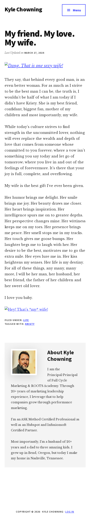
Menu (77, 10)
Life (26, 320)
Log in (69, 511)
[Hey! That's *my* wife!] (26, 309)
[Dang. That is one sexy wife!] (34, 65)
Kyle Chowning (23, 9)
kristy (30, 323)
